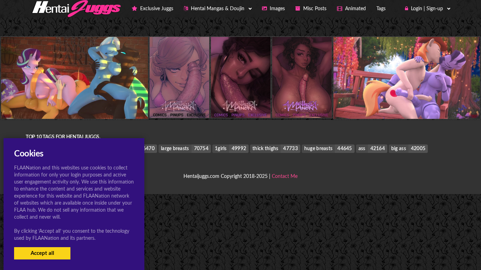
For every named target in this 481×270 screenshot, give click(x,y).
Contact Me (285, 176)
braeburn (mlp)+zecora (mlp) (406, 105)
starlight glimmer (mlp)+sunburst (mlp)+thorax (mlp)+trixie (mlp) (80, 105)
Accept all (42, 253)
